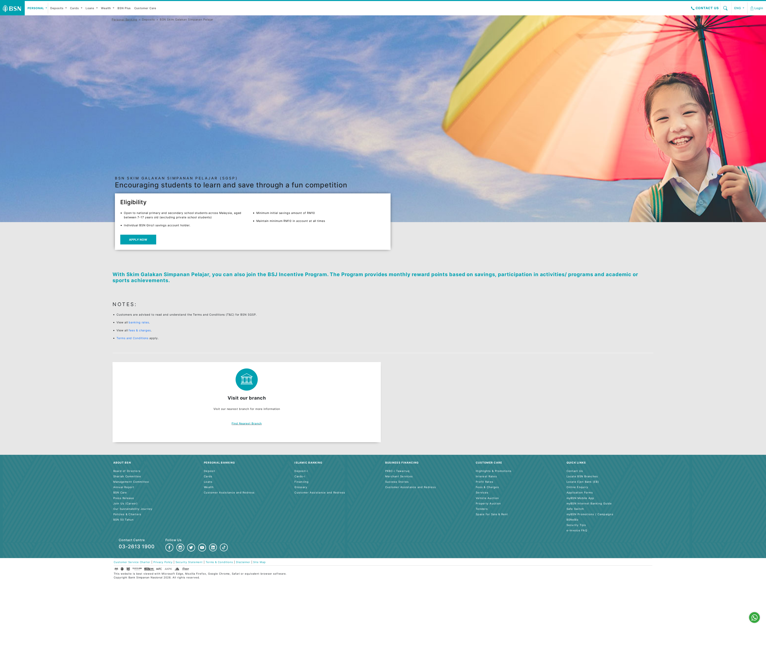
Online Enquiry (577, 487)
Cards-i (299, 476)
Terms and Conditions (132, 338)
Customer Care (145, 8)
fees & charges (140, 330)
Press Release (123, 498)
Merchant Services (399, 476)
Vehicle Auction (487, 498)
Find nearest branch (247, 423)
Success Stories (397, 481)
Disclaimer (243, 562)
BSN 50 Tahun (123, 519)
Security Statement (189, 562)
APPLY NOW (138, 239)
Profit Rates (484, 481)
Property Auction (488, 503)
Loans (90, 8)
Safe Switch (575, 508)
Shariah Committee (127, 476)
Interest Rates (486, 476)
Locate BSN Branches (582, 476)
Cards (75, 8)
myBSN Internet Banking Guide (589, 503)
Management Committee (131, 481)
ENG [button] (738, 8)
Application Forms (580, 492)
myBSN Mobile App (580, 498)
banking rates (139, 322)
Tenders (482, 508)
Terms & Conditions (219, 562)
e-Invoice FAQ (577, 530)
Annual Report (123, 487)
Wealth (106, 8)
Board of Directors (127, 471)
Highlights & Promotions (493, 471)
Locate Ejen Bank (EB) (583, 481)
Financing (301, 481)
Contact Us (707, 8)
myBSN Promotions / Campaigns (590, 514)
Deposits (57, 8)
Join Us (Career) (125, 503)
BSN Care (120, 492)
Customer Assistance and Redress (229, 492)
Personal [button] (36, 8)
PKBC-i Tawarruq (397, 471)
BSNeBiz (573, 519)
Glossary (300, 487)
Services (482, 492)
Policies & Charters (127, 514)
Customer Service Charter (132, 562)
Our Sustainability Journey (133, 508)
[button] (757, 8)
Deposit (209, 471)
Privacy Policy (163, 562)
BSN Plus (124, 8)
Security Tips (576, 525)
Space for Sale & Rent (492, 514)
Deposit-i (301, 471)
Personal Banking (124, 19)
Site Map (259, 562)
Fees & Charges (487, 487)
